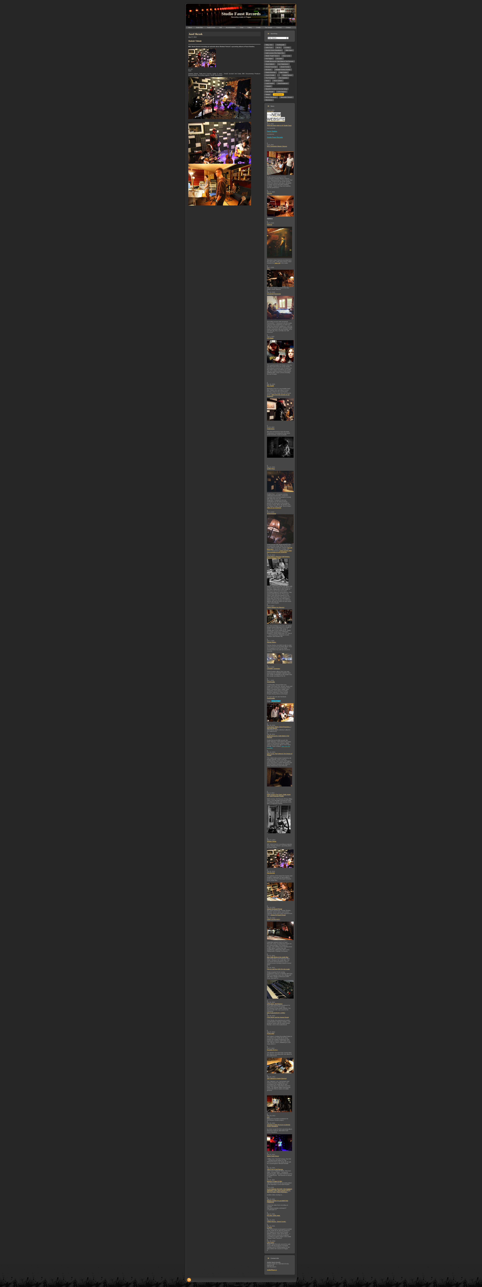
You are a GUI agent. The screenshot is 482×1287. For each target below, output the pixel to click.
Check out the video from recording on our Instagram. (279, 551)
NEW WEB (270, 111)
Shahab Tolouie (271, 841)
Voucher (269, 193)
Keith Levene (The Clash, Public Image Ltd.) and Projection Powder (279, 795)
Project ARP (270, 1033)
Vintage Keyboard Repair (274, 909)
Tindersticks (271, 429)
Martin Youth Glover (273, 1156)
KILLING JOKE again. (273, 1215)
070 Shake (270, 338)
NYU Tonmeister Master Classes (277, 146)
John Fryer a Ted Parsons (275, 1169)
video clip (277, 263)
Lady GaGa (270, 1242)
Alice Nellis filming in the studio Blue (277, 957)
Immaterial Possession (274, 294)
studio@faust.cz (272, 1270)
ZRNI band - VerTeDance (274, 1004)
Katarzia (269, 224)
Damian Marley (271, 642)
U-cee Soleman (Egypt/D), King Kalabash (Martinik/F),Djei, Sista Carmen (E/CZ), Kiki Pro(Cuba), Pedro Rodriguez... (279, 1190)
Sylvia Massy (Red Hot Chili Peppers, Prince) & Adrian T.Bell (278, 557)
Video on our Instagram (274, 507)
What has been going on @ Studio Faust (279, 125)
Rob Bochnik (271, 873)
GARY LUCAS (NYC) (273, 919)
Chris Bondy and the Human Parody (278, 1017)
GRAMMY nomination (273, 668)
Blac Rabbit (270, 385)
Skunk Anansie (271, 513)
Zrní (268, 1117)
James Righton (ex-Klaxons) (275, 607)
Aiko (268, 269)
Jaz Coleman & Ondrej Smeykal (276, 1078)
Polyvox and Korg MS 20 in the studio (278, 969)
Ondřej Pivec (271, 468)
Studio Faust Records (241, 13)
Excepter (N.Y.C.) (272, 1050)
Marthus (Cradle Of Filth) (274, 1181)
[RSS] (189, 1280)
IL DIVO (269, 1227)
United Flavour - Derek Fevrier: (276, 1221)
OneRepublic (271, 682)
